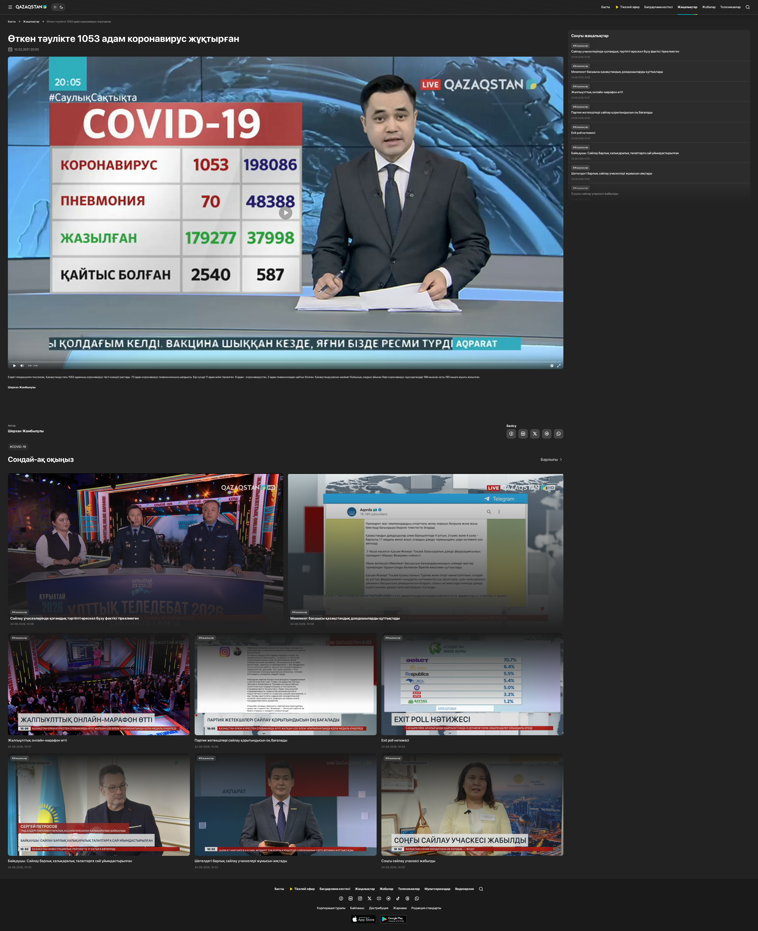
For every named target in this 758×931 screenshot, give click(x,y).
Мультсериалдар (437, 889)
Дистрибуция (378, 908)
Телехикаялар (730, 7)
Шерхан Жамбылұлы (26, 431)
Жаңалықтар (687, 7)
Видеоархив (464, 889)
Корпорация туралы (331, 908)
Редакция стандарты (426, 908)
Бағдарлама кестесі (658, 7)
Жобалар (709, 7)
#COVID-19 (18, 447)
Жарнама (400, 908)
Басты (605, 7)
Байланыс (357, 908)
